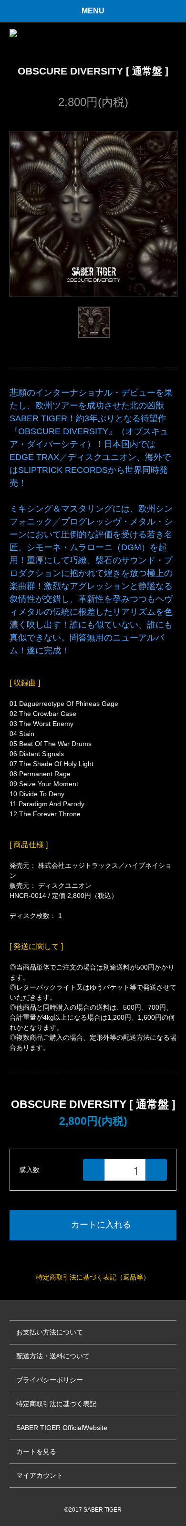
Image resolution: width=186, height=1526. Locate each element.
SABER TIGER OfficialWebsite (61, 1427)
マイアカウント (39, 1475)
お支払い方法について (49, 1332)
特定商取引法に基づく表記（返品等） (93, 1277)
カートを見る (36, 1451)
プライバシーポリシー (49, 1380)
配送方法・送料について (53, 1356)
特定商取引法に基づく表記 (56, 1404)
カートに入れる (101, 1224)
